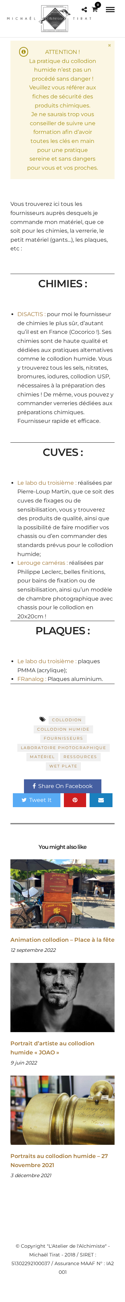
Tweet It (40, 800)
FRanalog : (31, 679)
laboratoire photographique (63, 747)
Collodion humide (63, 729)
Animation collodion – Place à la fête (62, 940)
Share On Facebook (65, 786)
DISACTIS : (31, 314)
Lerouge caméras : (42, 563)
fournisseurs (63, 738)
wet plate (63, 766)
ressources (80, 756)
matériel (42, 756)
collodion (67, 719)
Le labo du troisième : (46, 483)
